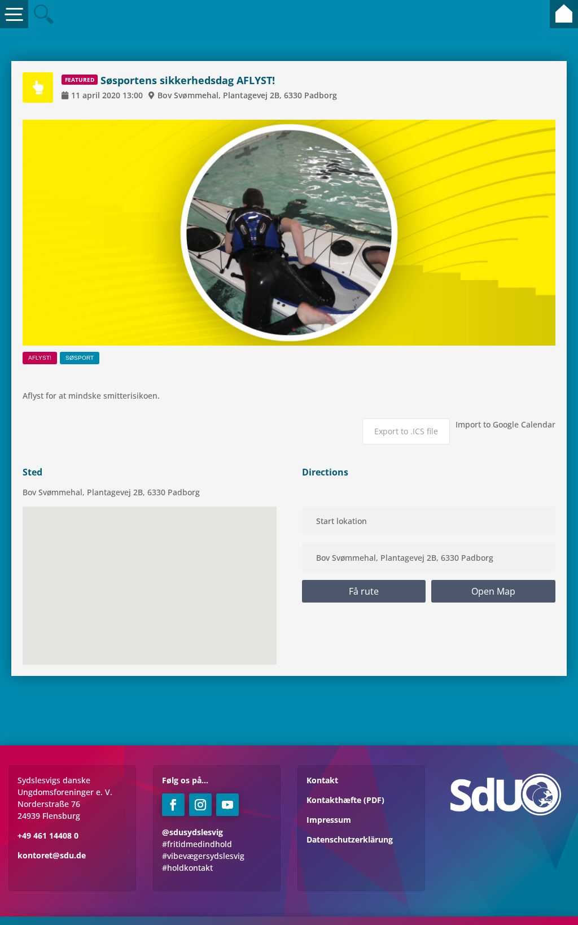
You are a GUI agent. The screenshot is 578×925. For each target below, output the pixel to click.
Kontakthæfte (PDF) (345, 800)
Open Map (493, 591)
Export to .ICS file (406, 431)
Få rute (364, 591)
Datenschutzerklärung (349, 839)
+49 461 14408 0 (47, 835)
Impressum (328, 819)
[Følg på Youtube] (227, 804)
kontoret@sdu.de (51, 855)
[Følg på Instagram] (200, 804)
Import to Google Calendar (505, 424)
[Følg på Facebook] (173, 804)
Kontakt (322, 780)
